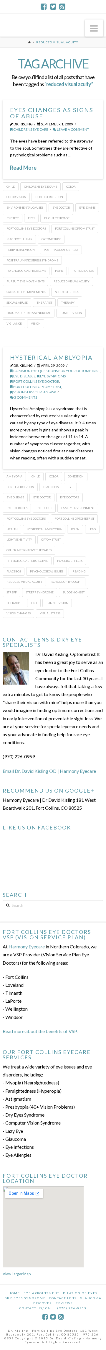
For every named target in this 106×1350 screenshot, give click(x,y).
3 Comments (25, 397)
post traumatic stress (61, 249)
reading (79, 571)
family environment (78, 508)
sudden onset (74, 592)
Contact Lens (63, 1298)
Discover (42, 1303)
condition (76, 476)
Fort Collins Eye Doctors (26, 518)
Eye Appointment (41, 1293)
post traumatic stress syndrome (32, 260)
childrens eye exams (40, 186)
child (10, 186)
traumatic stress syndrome (28, 313)
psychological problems (26, 270)
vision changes (18, 613)
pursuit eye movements (25, 281)
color (71, 186)
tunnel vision (71, 313)
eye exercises (16, 508)
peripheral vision (20, 249)
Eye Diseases (24, 376)
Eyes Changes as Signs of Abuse (51, 113)
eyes (31, 218)
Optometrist (51, 239)
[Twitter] (53, 6)
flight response (56, 218)
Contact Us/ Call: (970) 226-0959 (53, 1308)
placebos (13, 571)
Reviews (64, 1303)
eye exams (87, 207)
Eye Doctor (61, 207)
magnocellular (19, 239)
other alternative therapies (29, 550)
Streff (11, 592)
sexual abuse (17, 302)
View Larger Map (17, 1274)
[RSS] (62, 6)
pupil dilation (83, 270)
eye (70, 487)
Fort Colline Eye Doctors (26, 228)
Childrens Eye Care (30, 129)
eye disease (15, 497)
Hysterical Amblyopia (51, 357)
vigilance (14, 323)
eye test (12, 218)
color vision (16, 197)
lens (92, 529)
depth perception (49, 197)
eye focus (44, 508)
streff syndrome (40, 592)
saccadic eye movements (26, 292)
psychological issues (46, 571)
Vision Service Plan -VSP (34, 392)
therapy (68, 302)
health (12, 529)
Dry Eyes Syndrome (25, 1298)
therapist (44, 302)
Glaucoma (91, 1298)
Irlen (75, 529)
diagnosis (51, 487)
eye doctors (69, 497)
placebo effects (69, 560)
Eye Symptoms (52, 376)
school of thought (67, 581)
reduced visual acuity (72, 281)
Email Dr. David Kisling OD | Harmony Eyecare (49, 771)
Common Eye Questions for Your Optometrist (56, 371)
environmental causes (24, 207)
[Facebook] (44, 6)
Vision (36, 323)
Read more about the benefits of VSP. (40, 1031)
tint (34, 603)
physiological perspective (27, 560)
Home (14, 1293)
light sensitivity (19, 539)
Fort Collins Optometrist (75, 228)
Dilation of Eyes (80, 1293)
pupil (59, 270)
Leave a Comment (72, 129)
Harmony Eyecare (27, 946)
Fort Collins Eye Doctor (36, 381)
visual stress (50, 613)
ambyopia (14, 476)
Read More (23, 167)
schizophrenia (67, 292)
